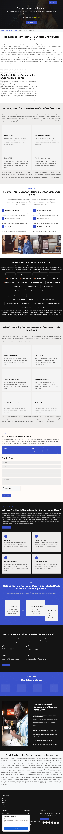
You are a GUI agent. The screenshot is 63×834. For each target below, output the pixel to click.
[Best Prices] (5, 536)
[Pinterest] (52, 822)
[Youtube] (55, 822)
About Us (4, 800)
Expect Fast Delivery (41, 561)
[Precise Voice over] (36, 536)
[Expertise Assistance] (5, 557)
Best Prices (7, 540)
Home (2, 30)
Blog (3, 804)
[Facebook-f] (44, 822)
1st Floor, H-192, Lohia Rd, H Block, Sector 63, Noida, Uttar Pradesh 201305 (31, 822)
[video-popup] (31, 244)
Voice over (14, 30)
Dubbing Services (5, 813)
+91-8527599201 (36, 17)
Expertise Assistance (10, 561)
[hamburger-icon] (60, 2)
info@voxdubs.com (37, 451)
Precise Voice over (40, 540)
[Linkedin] (46, 822)
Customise (10, 825)
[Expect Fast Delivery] (36, 557)
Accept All (16, 828)
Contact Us (4, 806)
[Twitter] (49, 822)
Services (7, 30)
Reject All (22, 825)
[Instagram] (58, 822)
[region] (16, 823)
